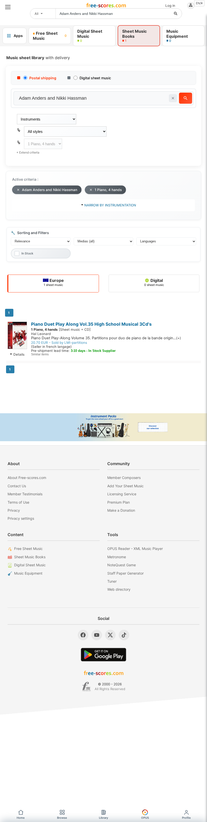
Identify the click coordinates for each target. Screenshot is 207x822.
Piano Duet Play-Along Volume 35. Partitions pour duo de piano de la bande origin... (106, 338)
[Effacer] (173, 98)
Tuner (112, 581)
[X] (110, 635)
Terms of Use (18, 502)
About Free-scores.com (27, 477)
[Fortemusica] (86, 686)
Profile (186, 817)
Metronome (116, 557)
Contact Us (17, 486)
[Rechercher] (176, 14)
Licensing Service (121, 494)
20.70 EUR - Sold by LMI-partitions (59, 343)
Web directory (119, 589)
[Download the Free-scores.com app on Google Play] (103, 654)
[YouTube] (96, 635)
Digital (154, 282)
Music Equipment (28, 573)
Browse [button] (62, 817)
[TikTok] (124, 635)
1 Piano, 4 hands (108, 190)
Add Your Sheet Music (125, 486)
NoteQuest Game (121, 565)
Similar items (40, 354)
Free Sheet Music (28, 548)
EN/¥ (199, 3)
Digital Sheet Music (30, 565)
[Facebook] (83, 635)
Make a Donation (121, 510)
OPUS (145, 817)
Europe (54, 282)
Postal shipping (42, 78)
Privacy (14, 510)
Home (21, 817)
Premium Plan (118, 502)
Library (103, 817)
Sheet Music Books (29, 557)
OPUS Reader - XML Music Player (135, 548)
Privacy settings (21, 518)
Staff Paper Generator (125, 573)
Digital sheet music (95, 78)
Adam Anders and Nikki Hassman (49, 190)
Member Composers (124, 477)
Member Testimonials (25, 494)
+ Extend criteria (27, 152)
